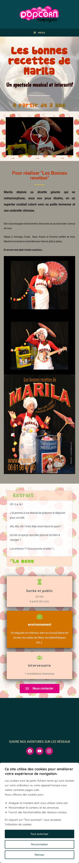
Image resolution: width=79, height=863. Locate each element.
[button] (39, 136)
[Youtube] (39, 751)
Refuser (39, 854)
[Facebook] (30, 751)
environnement (39, 624)
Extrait (23, 495)
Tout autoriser (39, 834)
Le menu (24, 561)
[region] (39, 813)
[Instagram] (49, 751)
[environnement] (39, 616)
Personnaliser (39, 844)
